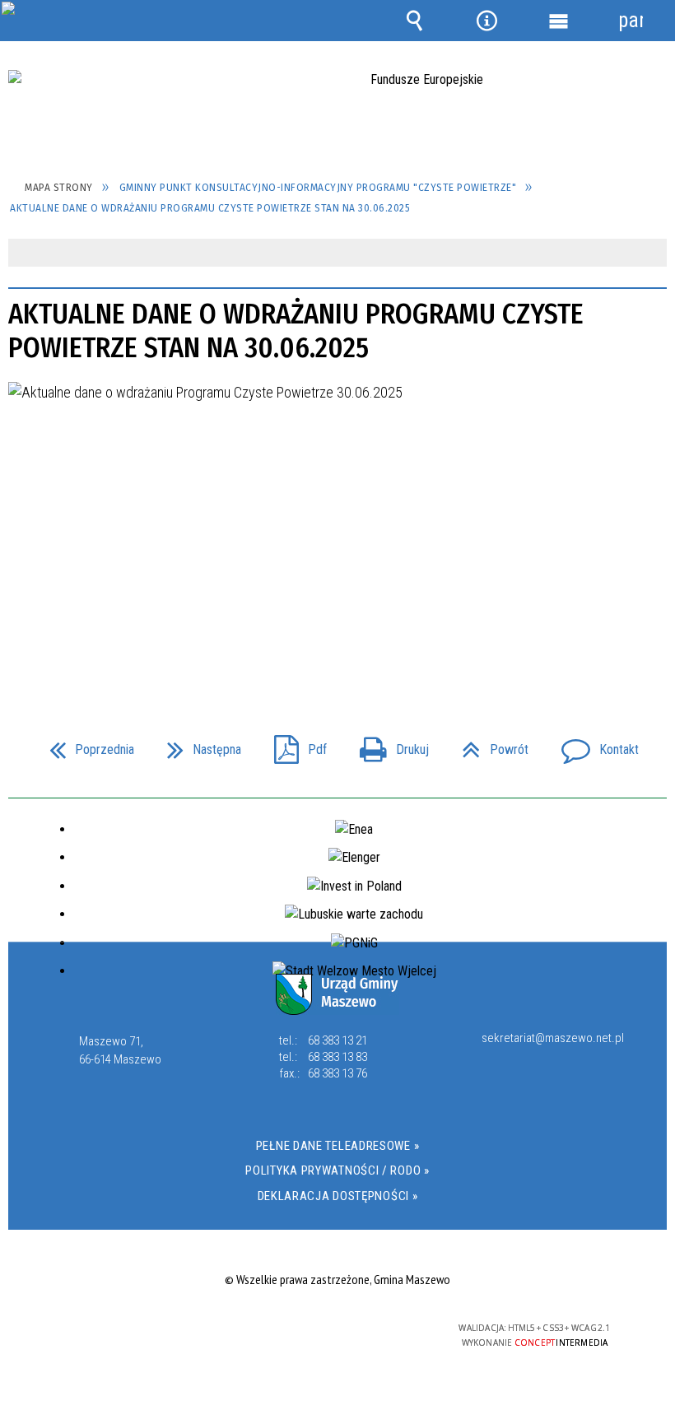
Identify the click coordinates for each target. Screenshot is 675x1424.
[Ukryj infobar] (652, 254)
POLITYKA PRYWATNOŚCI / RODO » (337, 1170)
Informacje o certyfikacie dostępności (129, 1330)
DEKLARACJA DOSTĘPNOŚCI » (338, 1196)
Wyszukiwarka (415, 20)
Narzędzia (486, 20)
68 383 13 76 (337, 1073)
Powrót (488, 744)
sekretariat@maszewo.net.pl (553, 1038)
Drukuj (388, 744)
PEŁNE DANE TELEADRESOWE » (338, 1145)
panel (630, 20)
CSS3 (325, 1329)
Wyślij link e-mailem (365, 644)
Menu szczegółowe (559, 20)
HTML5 (300, 1329)
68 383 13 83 (337, 1056)
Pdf (294, 744)
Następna (197, 744)
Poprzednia (85, 744)
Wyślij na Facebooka (306, 644)
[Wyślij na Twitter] (336, 644)
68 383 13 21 (337, 1040)
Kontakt (593, 744)
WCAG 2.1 (377, 1328)
